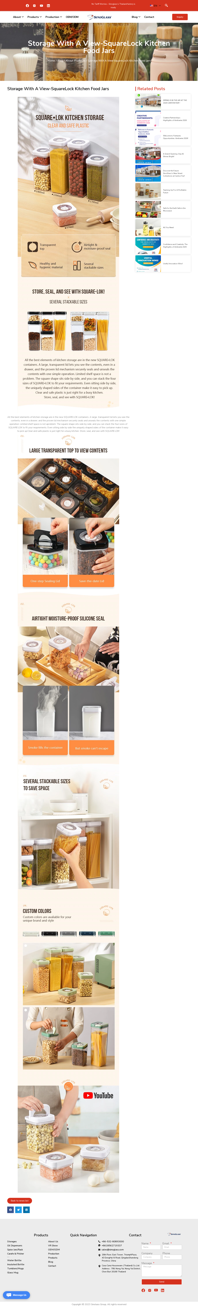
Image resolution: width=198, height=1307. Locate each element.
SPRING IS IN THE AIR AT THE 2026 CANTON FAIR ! (175, 101)
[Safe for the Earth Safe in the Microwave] (148, 209)
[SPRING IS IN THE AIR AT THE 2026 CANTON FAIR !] (148, 101)
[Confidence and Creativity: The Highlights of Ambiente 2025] (148, 245)
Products (33, 17)
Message (147, 1263)
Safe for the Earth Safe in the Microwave (174, 209)
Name (145, 1243)
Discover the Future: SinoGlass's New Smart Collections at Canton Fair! (174, 173)
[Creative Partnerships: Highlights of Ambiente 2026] (148, 119)
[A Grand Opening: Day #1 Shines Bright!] (148, 155)
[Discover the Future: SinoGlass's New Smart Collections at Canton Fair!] (148, 173)
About (17, 17)
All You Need (168, 227)
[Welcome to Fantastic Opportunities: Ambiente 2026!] (148, 137)
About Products (75, 60)
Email (166, 1243)
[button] (180, 17)
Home (51, 60)
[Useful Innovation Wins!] (148, 263)
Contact (149, 17)
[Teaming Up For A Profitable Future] (148, 191)
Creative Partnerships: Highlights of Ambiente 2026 (175, 119)
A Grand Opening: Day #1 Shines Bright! (173, 155)
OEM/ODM (72, 17)
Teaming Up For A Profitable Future (174, 191)
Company (146, 1253)
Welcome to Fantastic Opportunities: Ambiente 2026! (175, 137)
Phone (166, 1253)
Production (52, 17)
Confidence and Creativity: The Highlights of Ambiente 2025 (175, 245)
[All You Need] (148, 227)
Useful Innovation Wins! (173, 263)
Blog (135, 17)
